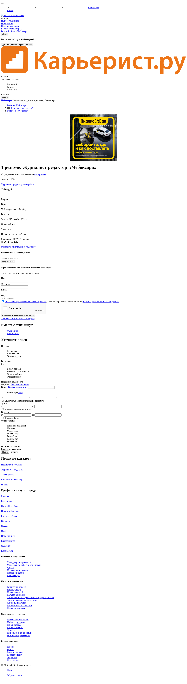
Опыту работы (14, 374)
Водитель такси (15, 652)
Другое (10, 567)
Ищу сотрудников (10, 20)
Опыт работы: (8, 420)
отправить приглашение (13, 246)
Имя (3, 278)
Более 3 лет (12, 439)
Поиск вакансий (15, 592)
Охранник (12, 657)
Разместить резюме (16, 587)
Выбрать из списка (20, 384)
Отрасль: (6, 384)
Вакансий (12, 84)
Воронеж (5, 521)
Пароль (4, 295)
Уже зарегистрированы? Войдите (17, 318)
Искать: (5, 346)
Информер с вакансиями (19, 633)
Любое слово (13, 353)
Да (3, 45)
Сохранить (18, 316)
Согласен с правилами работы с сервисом (25, 301)
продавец (39, 100)
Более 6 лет (12, 441)
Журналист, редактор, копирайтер (18, 184)
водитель (28, 100)
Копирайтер (13, 333)
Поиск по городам (16, 608)
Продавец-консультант (18, 570)
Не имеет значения (16, 425)
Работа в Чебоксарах (11, 28)
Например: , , (33, 100)
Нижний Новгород (10, 511)
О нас (10, 670)
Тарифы (11, 630)
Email (4, 289)
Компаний (12, 89)
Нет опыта (12, 428)
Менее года (12, 431)
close (4, 34)
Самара (4, 526)
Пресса (4, 484)
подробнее (31, 246)
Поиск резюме (14, 625)
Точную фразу (14, 356)
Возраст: (5, 412)
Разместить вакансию (17, 619)
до (33, 406)
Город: (4, 387)
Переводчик (13, 660)
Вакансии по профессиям (19, 605)
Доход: (4, 403)
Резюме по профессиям (18, 635)
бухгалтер (49, 100)
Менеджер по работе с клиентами (24, 565)
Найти (5, 452)
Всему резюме (14, 369)
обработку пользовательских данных (101, 301)
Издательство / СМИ (11, 464)
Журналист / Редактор (12, 469)
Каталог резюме (15, 627)
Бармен (10, 647)
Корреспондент (14, 655)
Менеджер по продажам (19, 562)
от (2, 406)
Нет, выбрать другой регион (19, 45)
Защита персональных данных (22, 600)
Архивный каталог (16, 602)
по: (2, 364)
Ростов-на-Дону (9, 516)
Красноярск (7, 551)
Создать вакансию (10, 26)
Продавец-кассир (15, 573)
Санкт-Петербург (9, 506)
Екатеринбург (8, 541)
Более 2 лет (12, 436)
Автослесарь (13, 575)
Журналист (12, 331)
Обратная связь (14, 675)
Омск (4, 531)
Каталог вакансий (16, 595)
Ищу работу (7, 23)
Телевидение (7, 474)
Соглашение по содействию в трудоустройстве (30, 597)
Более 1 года (13, 433)
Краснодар (6, 501)
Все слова (12, 351)
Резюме (10, 87)
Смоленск (6, 546)
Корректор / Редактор (11, 479)
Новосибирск (8, 536)
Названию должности (18, 371)
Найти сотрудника (16, 622)
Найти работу (14, 589)
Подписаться (8, 261)
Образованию (14, 376)
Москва (5, 496)
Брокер (10, 649)
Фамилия (5, 284)
